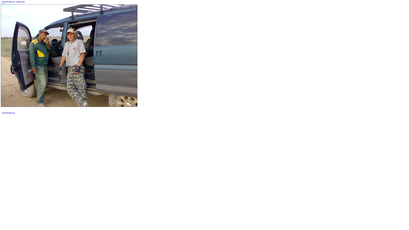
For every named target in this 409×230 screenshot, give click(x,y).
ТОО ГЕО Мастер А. (8, 1)
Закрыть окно (20, 1)
